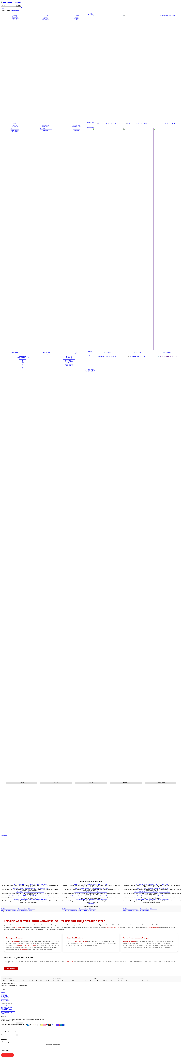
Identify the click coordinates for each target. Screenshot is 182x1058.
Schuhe (91, 355)
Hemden (15, 15)
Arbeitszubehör (23, 949)
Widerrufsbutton (7, 1055)
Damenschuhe (22, 359)
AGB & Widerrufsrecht (6, 1012)
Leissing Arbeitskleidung (129, 941)
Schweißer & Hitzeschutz (76, 126)
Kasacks (76, 18)
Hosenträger (46, 353)
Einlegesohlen (69, 364)
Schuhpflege (69, 362)
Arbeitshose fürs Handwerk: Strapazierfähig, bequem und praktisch (152, 884)
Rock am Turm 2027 (91, 371)
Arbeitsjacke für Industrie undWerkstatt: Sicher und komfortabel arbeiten (30, 888)
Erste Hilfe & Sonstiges (46, 129)
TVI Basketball (4, 999)
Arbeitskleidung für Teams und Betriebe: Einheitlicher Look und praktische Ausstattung (30, 895)
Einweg (15, 125)
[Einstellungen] (1, 10)
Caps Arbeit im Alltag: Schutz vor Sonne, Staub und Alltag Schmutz (30, 884)
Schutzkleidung (15, 130)
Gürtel (76, 353)
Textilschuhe (69, 356)
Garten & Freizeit (46, 125)
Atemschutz (77, 130)
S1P (23, 362)
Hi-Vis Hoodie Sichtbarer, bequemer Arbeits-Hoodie (136, 910)
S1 (22, 361)
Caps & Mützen (46, 352)
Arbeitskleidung (19, 927)
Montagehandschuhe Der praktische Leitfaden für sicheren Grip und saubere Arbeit (91, 895)
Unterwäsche (45, 19)
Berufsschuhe (68, 357)
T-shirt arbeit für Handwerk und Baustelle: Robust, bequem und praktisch (152, 892)
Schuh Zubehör (69, 365)
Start (91, 13)
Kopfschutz (46, 130)
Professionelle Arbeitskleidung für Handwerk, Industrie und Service (30, 899)
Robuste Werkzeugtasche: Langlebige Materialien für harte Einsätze (91, 884)
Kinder (76, 19)
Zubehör (90, 351)
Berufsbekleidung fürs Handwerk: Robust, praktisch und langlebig (91, 892)
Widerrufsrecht (4, 1008)
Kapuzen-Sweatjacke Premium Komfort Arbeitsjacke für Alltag (16, 910)
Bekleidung (91, 14)
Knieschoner (15, 353)
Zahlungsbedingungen (6, 1007)
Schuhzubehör (69, 361)
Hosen (45, 17)
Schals (76, 352)
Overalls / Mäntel (15, 18)
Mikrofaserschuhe (68, 360)
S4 (22, 366)
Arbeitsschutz (90, 127)
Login (3, 8)
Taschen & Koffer (15, 352)
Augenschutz (76, 129)
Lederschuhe (22, 356)
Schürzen (15, 19)
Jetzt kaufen (4, 835)
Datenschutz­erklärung (6, 1009)
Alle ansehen (91, 903)
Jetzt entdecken (11, 968)
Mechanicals (76, 125)
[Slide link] (91, 410)
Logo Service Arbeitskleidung (79, 941)
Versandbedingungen (6, 1005)
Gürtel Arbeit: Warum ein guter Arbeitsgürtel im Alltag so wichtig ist (90, 888)
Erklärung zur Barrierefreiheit (8, 1011)
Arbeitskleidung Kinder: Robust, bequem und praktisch (30, 892)
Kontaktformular (5, 997)
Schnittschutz (15, 126)
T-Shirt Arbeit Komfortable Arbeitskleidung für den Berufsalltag (91, 899)
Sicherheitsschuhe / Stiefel (22, 357)
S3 (22, 365)
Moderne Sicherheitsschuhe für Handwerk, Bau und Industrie (152, 895)
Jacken (76, 17)
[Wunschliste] (19, 10)
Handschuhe (90, 122)
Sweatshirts (15, 17)
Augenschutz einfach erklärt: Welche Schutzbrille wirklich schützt (152, 888)
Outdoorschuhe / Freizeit (69, 359)
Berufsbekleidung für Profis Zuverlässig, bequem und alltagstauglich (152, 899)
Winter (15, 123)
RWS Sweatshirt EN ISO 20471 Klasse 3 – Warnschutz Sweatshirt (78, 910)
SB (22, 360)
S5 (22, 368)
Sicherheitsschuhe (32, 945)
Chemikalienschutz (46, 126)
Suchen (18, 5)
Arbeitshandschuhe (21, 945)
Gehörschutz (15, 131)
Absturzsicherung (15, 129)
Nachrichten (4, 994)
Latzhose (45, 18)
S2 (22, 364)
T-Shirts (46, 15)
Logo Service (91, 369)
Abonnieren (19, 1023)
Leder (76, 123)
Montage (46, 123)
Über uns (3, 992)
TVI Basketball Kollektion (91, 370)
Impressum (3, 1013)
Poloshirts (76, 15)
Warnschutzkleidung (153, 927)
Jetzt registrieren (15, 10)
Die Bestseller (4, 996)
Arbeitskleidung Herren (112, 927)
